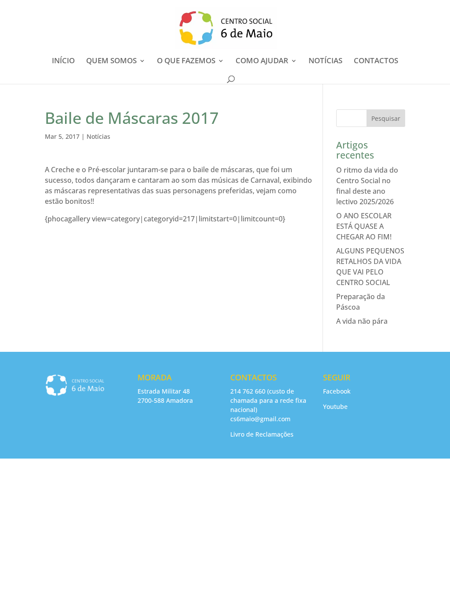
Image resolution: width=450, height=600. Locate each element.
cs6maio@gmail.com (260, 419)
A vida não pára (362, 321)
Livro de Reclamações (262, 434)
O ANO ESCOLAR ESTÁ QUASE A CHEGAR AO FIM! (364, 226)
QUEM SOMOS (111, 61)
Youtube (335, 406)
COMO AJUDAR (262, 61)
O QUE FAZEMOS (186, 61)
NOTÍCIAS (325, 61)
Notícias (98, 136)
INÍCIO (63, 61)
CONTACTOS (376, 61)
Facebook (337, 391)
